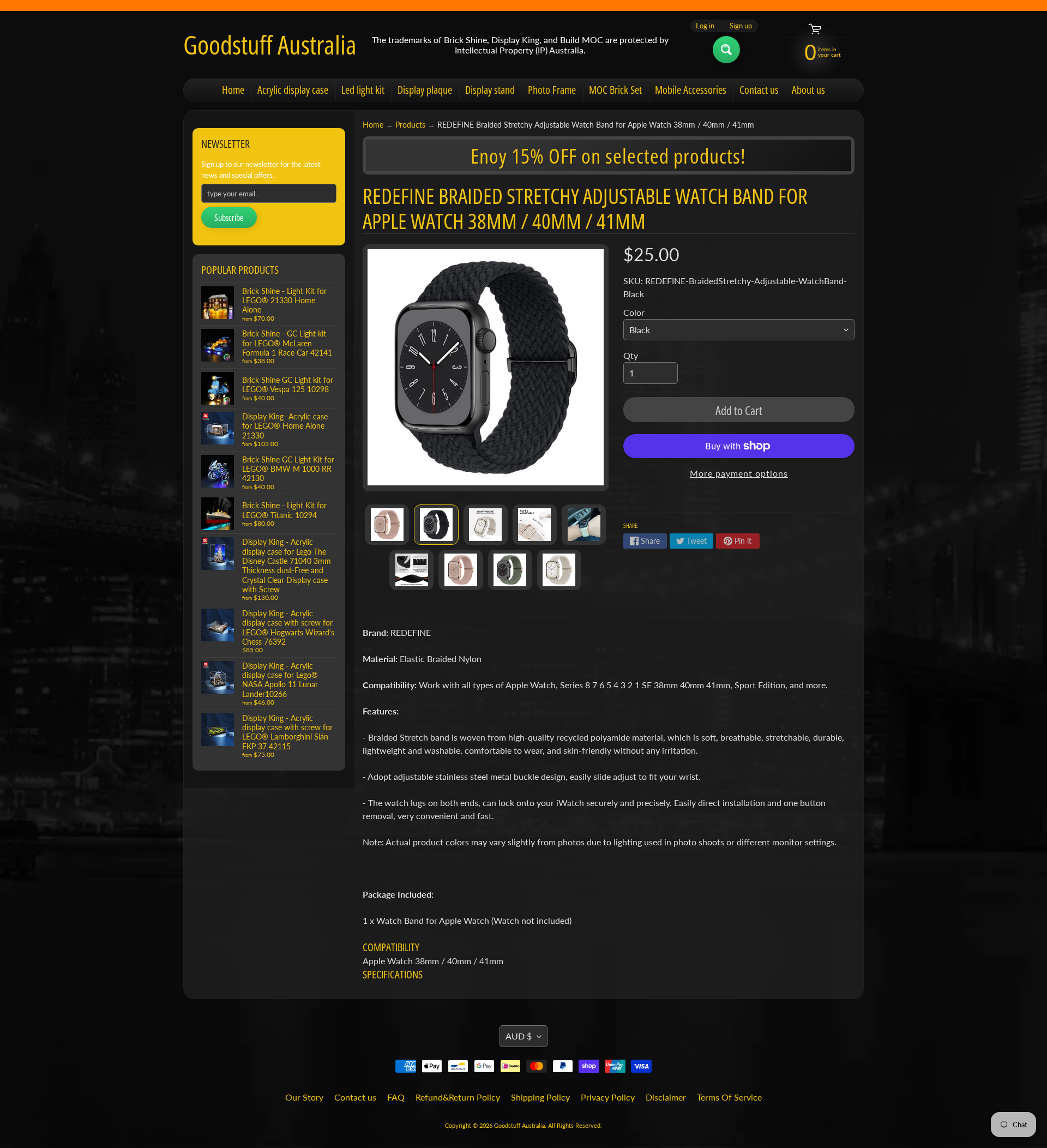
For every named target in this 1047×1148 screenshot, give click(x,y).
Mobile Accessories (690, 89)
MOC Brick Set (615, 89)
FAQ (396, 1097)
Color (634, 312)
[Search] (726, 49)
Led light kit (362, 89)
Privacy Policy (608, 1097)
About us (808, 89)
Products (410, 125)
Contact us (759, 89)
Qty (630, 355)
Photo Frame (552, 89)
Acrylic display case (292, 89)
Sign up (741, 25)
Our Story (304, 1097)
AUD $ (519, 1036)
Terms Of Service (729, 1097)
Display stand (490, 89)
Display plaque (425, 89)
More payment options (739, 473)
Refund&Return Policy (458, 1097)
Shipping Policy (540, 1097)
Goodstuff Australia (270, 45)
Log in (705, 25)
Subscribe (229, 218)
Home (233, 89)
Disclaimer (666, 1097)
